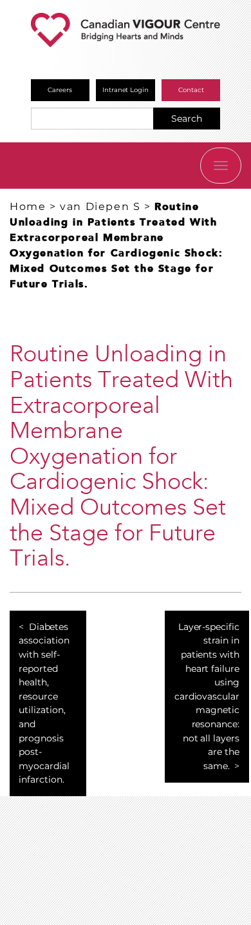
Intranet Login (125, 90)
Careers (60, 90)
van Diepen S (100, 206)
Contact (191, 90)
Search (186, 118)
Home (28, 206)
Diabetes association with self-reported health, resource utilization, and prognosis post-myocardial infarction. (44, 703)
